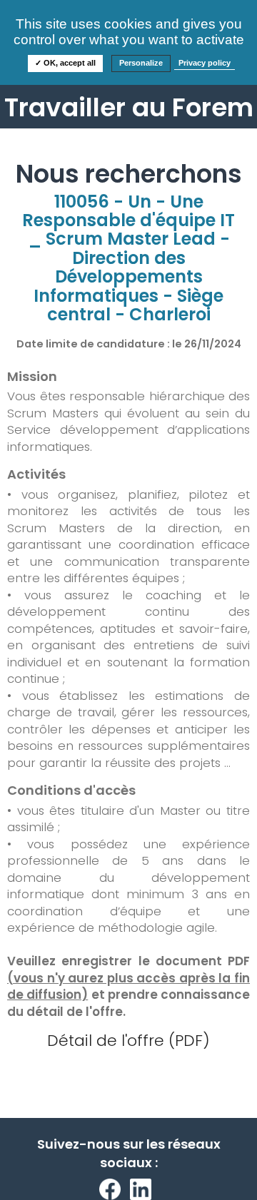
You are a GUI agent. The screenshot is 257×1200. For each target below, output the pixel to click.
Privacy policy (204, 63)
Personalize (141, 63)
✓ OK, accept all (65, 63)
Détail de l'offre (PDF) (128, 1040)
